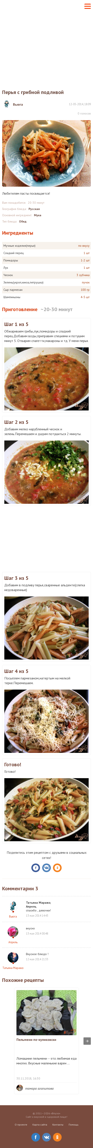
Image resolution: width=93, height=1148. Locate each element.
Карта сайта (39, 1124)
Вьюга (13, 916)
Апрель (13, 942)
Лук (5, 268)
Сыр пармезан (12, 290)
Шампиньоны (11, 297)
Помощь (74, 1124)
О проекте (21, 1124)
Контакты (57, 1124)
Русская (34, 209)
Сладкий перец (13, 253)
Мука (37, 215)
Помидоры (10, 260)
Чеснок (8, 275)
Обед (22, 221)
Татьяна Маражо (13, 968)
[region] (46, 538)
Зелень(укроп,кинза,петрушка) (23, 282)
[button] (87, 6)
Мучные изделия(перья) (19, 246)
